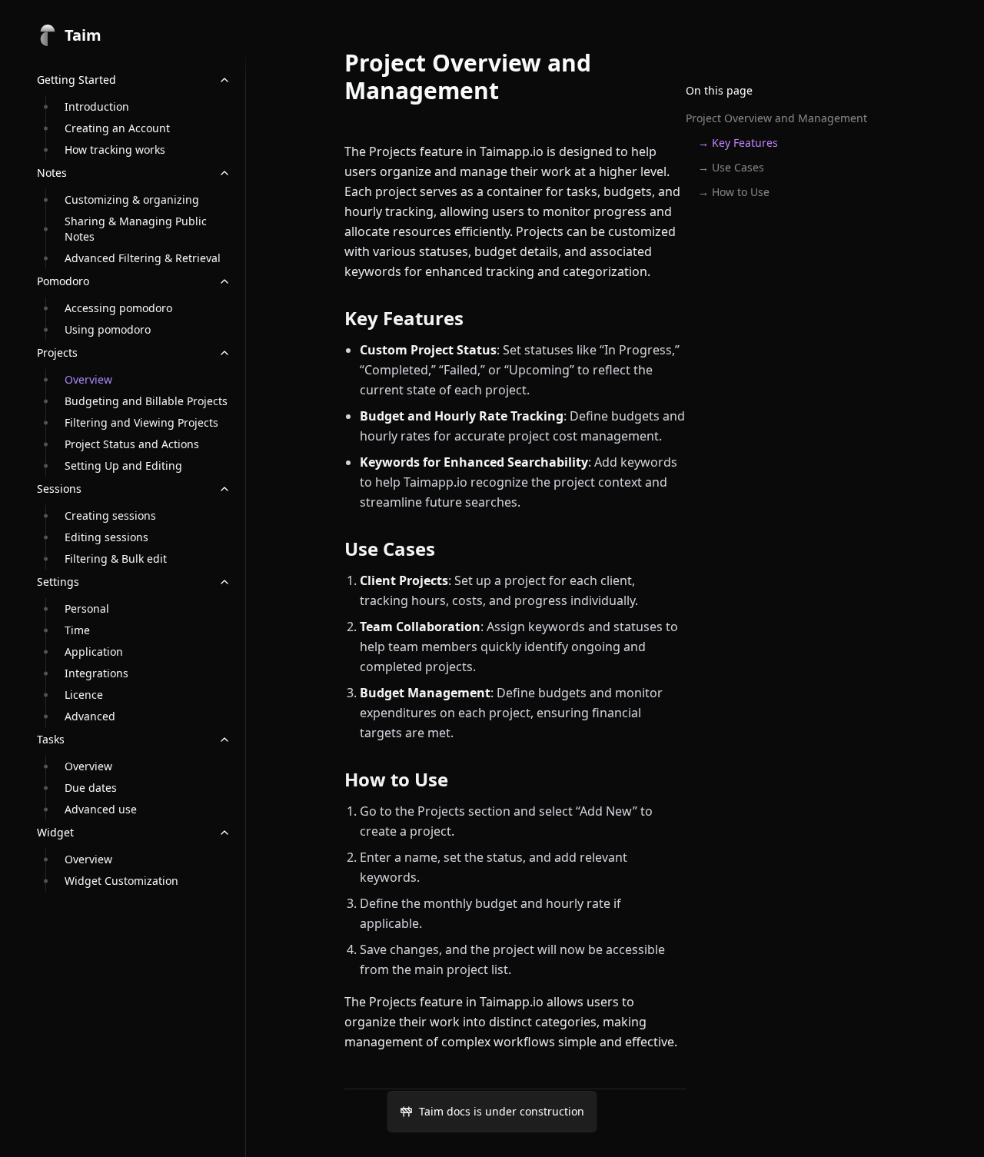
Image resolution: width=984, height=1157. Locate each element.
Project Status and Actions (132, 444)
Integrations (96, 673)
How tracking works (115, 149)
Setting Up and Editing (123, 465)
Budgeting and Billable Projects (146, 401)
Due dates (91, 787)
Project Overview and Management (776, 118)
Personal (87, 608)
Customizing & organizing (132, 199)
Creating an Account (117, 128)
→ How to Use (734, 192)
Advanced (90, 716)
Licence (84, 694)
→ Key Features (738, 142)
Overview (88, 379)
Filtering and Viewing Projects (141, 422)
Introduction (97, 106)
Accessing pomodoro (118, 308)
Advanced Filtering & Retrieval (143, 258)
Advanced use (101, 809)
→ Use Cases (731, 167)
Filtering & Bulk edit (116, 558)
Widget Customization (121, 880)
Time (77, 630)
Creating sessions (110, 515)
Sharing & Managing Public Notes (136, 229)
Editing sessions (106, 537)
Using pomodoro (108, 329)
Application (94, 651)
